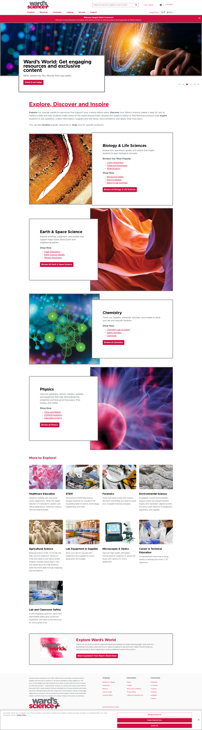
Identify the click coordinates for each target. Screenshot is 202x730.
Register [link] (150, 5)
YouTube (153, 689)
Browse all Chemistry (113, 342)
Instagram (154, 695)
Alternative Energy (53, 418)
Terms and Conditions (134, 689)
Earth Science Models (54, 255)
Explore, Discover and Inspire (69, 104)
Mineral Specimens (53, 258)
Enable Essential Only (154, 720)
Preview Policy (107, 695)
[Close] (199, 18)
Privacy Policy (131, 692)
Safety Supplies (114, 333)
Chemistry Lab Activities (118, 330)
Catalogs (70, 12)
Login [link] (145, 5)
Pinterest (154, 692)
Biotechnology (113, 168)
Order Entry (154, 12)
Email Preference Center (111, 707)
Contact (129, 685)
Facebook (154, 682)
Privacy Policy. (22, 715)
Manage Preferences (154, 714)
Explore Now (32, 86)
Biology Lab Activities (117, 183)
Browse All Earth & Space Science (56, 264)
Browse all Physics (49, 425)
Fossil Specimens (52, 252)
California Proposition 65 (135, 695)
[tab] (179, 84)
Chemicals (111, 336)
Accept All (154, 725)
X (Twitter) (154, 685)
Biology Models (114, 180)
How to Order (107, 692)
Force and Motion (52, 412)
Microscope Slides (115, 177)
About (129, 682)
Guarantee (106, 685)
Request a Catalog (109, 682)
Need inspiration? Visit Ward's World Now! (97, 656)
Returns (105, 689)
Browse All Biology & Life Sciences (120, 190)
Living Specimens (115, 163)
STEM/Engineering (53, 415)
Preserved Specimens (117, 166)
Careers (153, 698)
